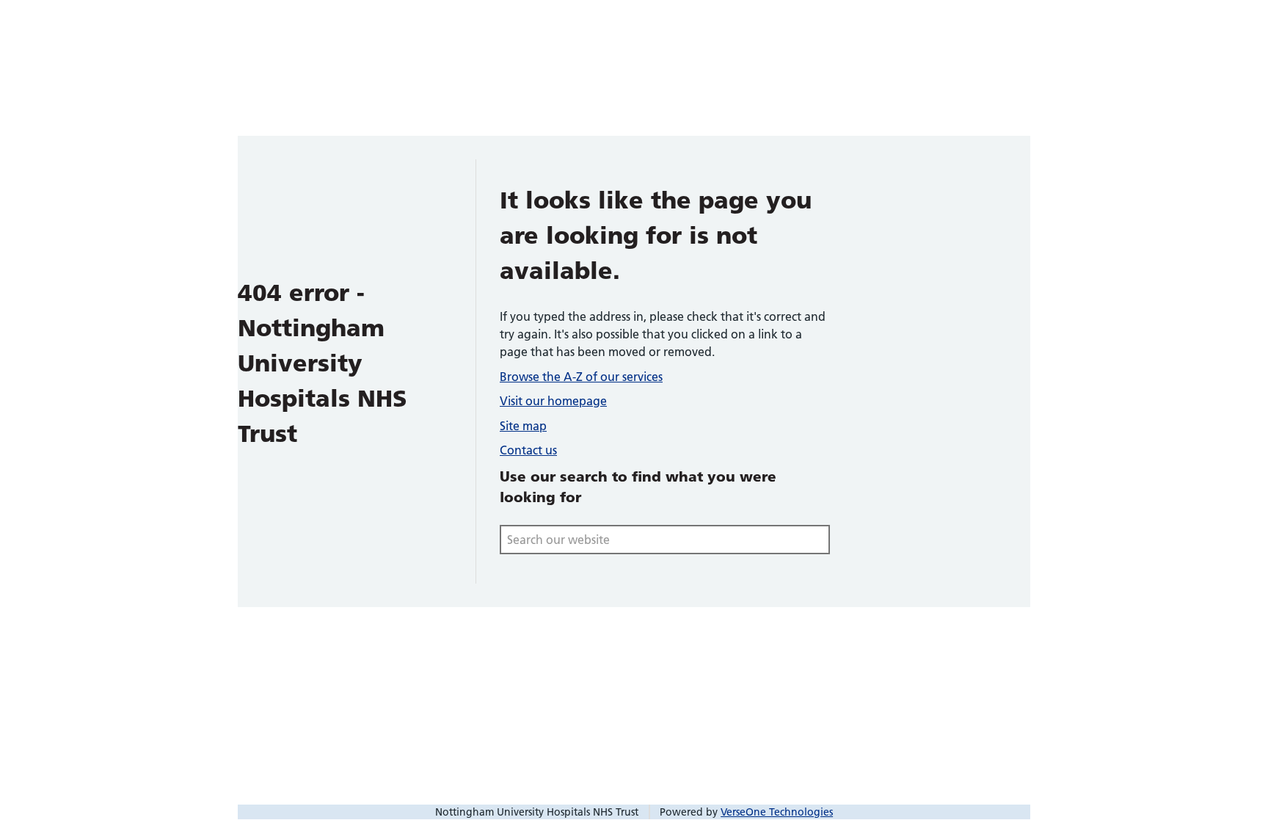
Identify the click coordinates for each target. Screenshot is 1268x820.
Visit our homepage (553, 400)
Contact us (528, 450)
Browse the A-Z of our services (581, 376)
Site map (523, 425)
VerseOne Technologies (777, 812)
